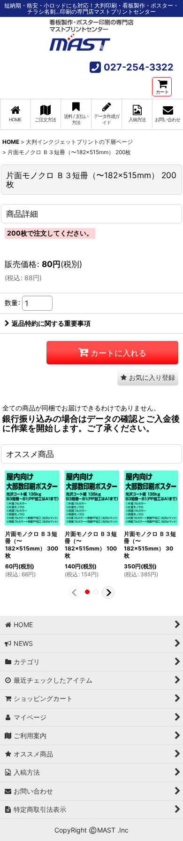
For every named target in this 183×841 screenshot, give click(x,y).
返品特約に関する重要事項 (51, 323)
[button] (147, 377)
